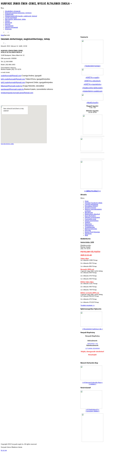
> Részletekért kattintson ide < (92, 329)
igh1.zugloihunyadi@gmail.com (13, 79)
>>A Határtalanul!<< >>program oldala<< (92, 410)
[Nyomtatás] (5, 43)
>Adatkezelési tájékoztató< (92, 88)
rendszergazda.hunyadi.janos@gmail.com (17, 93)
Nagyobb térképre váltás (7, 143)
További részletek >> (88, 305)
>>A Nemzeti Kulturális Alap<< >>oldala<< (92, 383)
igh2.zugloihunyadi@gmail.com (13, 82)
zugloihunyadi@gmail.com (11, 76)
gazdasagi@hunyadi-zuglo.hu (12, 89)
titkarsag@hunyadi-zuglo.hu (11, 86)
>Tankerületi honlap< (92, 66)
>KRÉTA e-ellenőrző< (92, 81)
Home (2, 35)
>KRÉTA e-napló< (92, 78)
